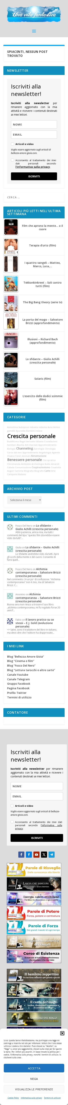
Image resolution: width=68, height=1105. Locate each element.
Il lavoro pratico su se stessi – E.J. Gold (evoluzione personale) (34, 623)
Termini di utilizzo (52, 1097)
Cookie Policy (13, 1097)
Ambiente (26, 464)
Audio (47, 464)
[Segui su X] (44, 855)
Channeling (24, 448)
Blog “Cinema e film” (20, 661)
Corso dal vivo (14, 452)
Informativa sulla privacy (31, 1097)
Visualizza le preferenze (34, 1089)
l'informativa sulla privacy (32, 167)
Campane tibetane (16, 474)
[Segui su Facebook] (21, 855)
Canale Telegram (18, 679)
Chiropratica (49, 460)
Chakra (11, 456)
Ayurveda (21, 430)
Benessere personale (24, 459)
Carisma (19, 471)
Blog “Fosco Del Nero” (21, 665)
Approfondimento (47, 445)
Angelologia (45, 452)
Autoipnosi (24, 427)
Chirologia (50, 448)
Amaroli (55, 464)
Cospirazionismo (41, 467)
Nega (34, 1079)
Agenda (56, 452)
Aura (50, 427)
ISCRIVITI (34, 176)
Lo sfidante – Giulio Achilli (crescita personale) (36, 527)
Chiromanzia (13, 464)
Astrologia (39, 448)
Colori (18, 456)
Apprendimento (30, 452)
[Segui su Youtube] (36, 855)
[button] (62, 1033)
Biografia (29, 471)
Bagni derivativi (28, 441)
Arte (53, 471)
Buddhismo (13, 441)
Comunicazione (23, 467)
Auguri (10, 471)
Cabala (10, 467)
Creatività (56, 467)
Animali (26, 456)
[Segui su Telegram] (52, 855)
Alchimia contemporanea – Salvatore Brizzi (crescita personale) (38, 572)
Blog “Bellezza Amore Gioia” (25, 656)
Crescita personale (31, 436)
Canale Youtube (17, 674)
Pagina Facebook (18, 688)
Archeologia (38, 464)
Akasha (20, 445)
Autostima (12, 427)
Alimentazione (38, 456)
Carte (47, 470)
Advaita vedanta (38, 427)
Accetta (34, 1068)
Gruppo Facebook (18, 683)
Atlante (39, 441)
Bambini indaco (34, 430)
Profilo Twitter (16, 693)
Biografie (39, 471)
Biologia (11, 448)
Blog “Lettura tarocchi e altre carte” (31, 670)
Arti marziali (31, 445)
